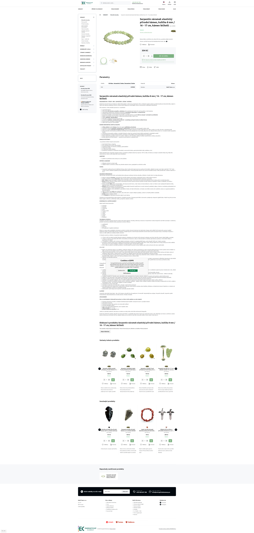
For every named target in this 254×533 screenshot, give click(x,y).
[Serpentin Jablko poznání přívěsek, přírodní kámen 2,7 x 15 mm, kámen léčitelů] (109, 353)
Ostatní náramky (84, 40)
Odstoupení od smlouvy (111, 502)
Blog (81, 78)
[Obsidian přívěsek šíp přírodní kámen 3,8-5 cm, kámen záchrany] (109, 414)
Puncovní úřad (109, 511)
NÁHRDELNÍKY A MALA (85, 49)
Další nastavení (127, 273)
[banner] (87, 3)
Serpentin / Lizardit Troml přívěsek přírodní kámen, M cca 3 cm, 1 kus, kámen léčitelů (147, 369)
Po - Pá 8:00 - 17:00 (137, 511)
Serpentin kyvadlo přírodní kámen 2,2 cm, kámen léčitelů (128, 430)
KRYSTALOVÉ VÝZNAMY (85, 65)
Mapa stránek (112, 528)
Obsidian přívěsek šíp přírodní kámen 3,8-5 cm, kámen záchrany (109, 430)
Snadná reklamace (110, 505)
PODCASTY (82, 69)
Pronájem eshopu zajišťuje (164, 528)
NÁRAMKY (105, 14)
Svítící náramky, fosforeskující (84, 26)
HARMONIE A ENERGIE (85, 59)
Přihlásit (125, 491)
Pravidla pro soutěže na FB (111, 509)
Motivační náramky (85, 34)
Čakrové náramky (85, 28)
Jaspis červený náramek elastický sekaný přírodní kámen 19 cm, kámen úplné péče (147, 430)
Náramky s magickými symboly (85, 36)
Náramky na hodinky (85, 42)
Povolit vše (132, 270)
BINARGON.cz (173, 528)
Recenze (135, 514)
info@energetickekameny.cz (137, 3)
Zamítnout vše (121, 270)
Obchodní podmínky (137, 502)
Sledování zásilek (137, 507)
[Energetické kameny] (100, 14)
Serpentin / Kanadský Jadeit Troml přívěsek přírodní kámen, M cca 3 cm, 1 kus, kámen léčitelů (128, 369)
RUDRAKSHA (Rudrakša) (86, 55)
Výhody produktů (109, 507)
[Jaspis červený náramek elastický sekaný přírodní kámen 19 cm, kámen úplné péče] (147, 414)
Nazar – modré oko (85, 39)
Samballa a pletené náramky (85, 31)
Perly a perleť (84, 22)
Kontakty (135, 509)
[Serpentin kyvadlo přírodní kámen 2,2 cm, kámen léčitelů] (128, 414)
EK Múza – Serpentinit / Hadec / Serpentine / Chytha (122, 83)
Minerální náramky (114, 14)
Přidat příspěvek (105, 331)
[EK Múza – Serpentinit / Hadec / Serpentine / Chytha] (173, 31)
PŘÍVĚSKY (82, 45)
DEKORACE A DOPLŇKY (85, 62)
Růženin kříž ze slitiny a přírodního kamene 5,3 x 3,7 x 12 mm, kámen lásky (166, 430)
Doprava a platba (136, 505)
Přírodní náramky (85, 23)
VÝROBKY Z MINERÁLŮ (85, 52)
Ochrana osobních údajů (138, 504)
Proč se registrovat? (137, 512)
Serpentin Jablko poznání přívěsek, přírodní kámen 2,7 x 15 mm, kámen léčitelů (109, 369)
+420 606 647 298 (136, 2)
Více (165, 41)
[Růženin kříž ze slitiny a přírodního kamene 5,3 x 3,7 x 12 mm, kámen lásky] (166, 414)
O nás (107, 504)
